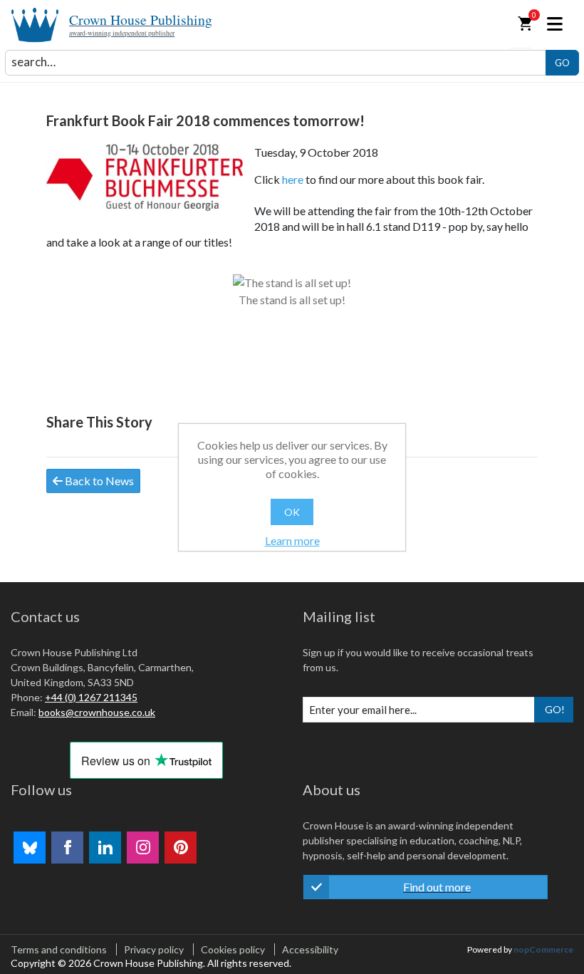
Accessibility (310, 949)
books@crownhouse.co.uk (96, 712)
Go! (555, 709)
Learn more (292, 540)
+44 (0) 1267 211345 (91, 697)
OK (292, 512)
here (292, 179)
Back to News (98, 480)
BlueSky (30, 847)
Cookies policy (233, 949)
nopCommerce (543, 949)
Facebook (67, 847)
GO (562, 62)
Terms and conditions (59, 949)
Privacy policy (154, 949)
